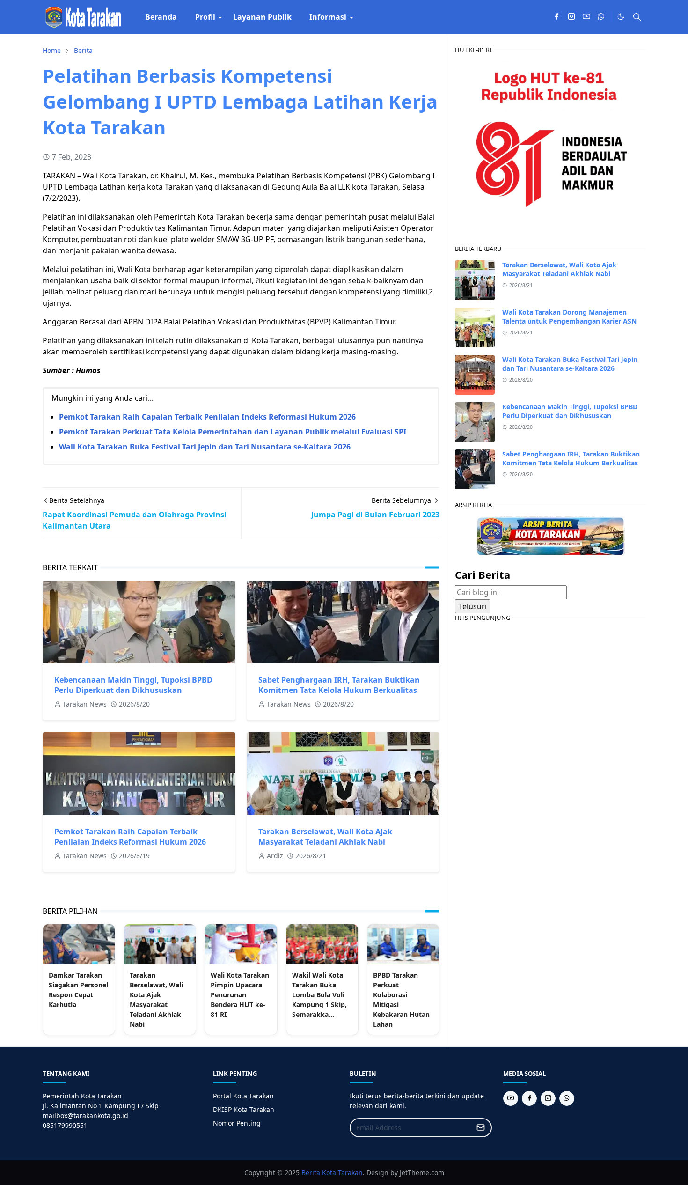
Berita (310, 1172)
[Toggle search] (637, 16)
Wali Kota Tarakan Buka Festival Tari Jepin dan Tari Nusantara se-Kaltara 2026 (205, 447)
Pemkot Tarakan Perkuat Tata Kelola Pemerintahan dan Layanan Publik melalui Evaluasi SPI (232, 432)
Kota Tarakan (342, 1172)
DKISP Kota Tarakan (243, 1109)
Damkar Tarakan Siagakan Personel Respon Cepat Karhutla (78, 990)
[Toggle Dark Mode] (621, 16)
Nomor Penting (237, 1123)
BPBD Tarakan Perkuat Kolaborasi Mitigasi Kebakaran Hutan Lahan (401, 1000)
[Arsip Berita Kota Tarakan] (550, 535)
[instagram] (571, 16)
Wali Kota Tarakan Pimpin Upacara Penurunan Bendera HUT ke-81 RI (240, 995)
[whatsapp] (601, 16)
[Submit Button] (480, 1127)
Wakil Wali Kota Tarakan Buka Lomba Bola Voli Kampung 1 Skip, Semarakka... (319, 995)
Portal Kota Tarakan (243, 1095)
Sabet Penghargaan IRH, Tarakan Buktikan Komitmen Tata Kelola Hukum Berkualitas (339, 685)
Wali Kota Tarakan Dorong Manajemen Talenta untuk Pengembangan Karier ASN (569, 316)
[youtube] (586, 16)
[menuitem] (161, 17)
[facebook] (556, 16)
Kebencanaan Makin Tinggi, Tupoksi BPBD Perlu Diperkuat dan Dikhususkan (133, 685)
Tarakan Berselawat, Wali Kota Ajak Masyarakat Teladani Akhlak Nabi (325, 836)
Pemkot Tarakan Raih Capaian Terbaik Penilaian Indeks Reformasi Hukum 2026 (207, 417)
